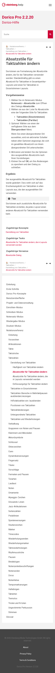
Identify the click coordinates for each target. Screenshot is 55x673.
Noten (11, 488)
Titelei (11, 465)
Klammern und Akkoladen (20, 433)
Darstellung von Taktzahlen (16, 51)
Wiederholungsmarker (18, 543)
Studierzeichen (15, 525)
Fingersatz (13, 460)
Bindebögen (14, 561)
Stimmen (12, 612)
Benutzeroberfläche (15, 298)
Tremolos (12, 598)
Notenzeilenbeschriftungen (21, 566)
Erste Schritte (12, 289)
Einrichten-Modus (14, 307)
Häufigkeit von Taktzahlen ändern (28, 367)
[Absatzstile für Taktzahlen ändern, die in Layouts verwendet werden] (50, 47)
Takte (10, 349)
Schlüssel (13, 442)
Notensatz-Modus (14, 316)
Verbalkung (13, 423)
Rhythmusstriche (16, 552)
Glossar (9, 617)
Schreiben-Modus (14, 312)
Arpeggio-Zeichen (16, 497)
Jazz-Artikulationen (17, 506)
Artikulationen (14, 344)
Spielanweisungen (16, 520)
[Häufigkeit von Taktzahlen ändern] (47, 47)
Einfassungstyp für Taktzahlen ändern (30, 384)
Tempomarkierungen (17, 584)
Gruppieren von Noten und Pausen (24, 428)
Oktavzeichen (14, 446)
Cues (10, 451)
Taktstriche (13, 353)
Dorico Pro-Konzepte (16, 293)
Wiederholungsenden (18, 538)
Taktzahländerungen (20, 410)
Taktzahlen (10, 49)
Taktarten (12, 594)
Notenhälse (13, 580)
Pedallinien (13, 515)
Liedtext (12, 483)
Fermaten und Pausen (18, 474)
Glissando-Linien (16, 502)
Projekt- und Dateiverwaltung (19, 303)
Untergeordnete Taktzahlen (23, 414)
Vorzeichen (13, 339)
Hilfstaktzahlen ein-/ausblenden (26, 400)
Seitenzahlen (14, 511)
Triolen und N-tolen (17, 603)
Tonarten (12, 479)
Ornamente (13, 492)
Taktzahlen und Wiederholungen (25, 419)
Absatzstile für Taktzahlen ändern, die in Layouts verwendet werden (26, 243)
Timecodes (13, 534)
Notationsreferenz (17, 46)
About (25, 647)
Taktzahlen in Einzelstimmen (24, 388)
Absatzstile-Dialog (13, 255)
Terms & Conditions (27, 660)
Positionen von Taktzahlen (23, 405)
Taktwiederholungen (17, 548)
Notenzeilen (14, 571)
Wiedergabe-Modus (15, 321)
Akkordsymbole (15, 437)
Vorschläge (13, 469)
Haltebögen (13, 589)
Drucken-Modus (13, 326)
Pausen (11, 557)
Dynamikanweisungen (18, 456)
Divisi (11, 575)
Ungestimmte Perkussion (20, 607)
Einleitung (10, 284)
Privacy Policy (25, 654)
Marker (11, 529)
